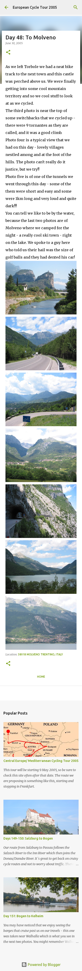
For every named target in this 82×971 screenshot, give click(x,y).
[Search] (75, 7)
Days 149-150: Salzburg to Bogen (28, 838)
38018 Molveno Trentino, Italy (40, 654)
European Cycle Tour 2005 (35, 7)
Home (41, 676)
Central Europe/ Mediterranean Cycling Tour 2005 (40, 761)
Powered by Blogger (44, 965)
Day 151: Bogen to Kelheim (23, 916)
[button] (8, 52)
